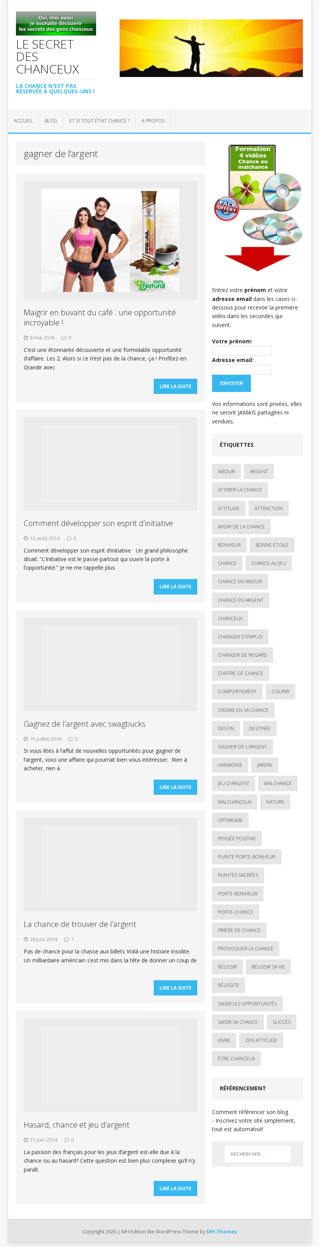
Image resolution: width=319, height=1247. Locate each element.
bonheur (229, 545)
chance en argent (240, 600)
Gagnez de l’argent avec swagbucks (84, 724)
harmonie (230, 765)
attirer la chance (240, 489)
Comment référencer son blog (250, 1112)
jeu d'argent (233, 783)
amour (226, 471)
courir (280, 691)
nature (275, 802)
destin (226, 728)
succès (282, 1022)
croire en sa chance (243, 710)
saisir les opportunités (247, 1003)
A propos (153, 120)
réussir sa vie (268, 967)
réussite (228, 985)
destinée (260, 728)
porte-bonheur (238, 893)
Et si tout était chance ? (99, 120)
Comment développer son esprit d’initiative (98, 523)
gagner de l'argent (242, 746)
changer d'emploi (240, 636)
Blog (51, 120)
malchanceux (234, 802)
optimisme (230, 820)
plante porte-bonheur (246, 856)
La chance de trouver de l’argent (80, 924)
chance (227, 563)
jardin (264, 765)
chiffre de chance (240, 673)
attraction (268, 508)
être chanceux (236, 1058)
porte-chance (235, 912)
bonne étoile (272, 545)
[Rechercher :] (258, 1154)
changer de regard (242, 655)
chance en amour (240, 581)
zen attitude (261, 1040)
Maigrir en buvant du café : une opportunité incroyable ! (100, 317)
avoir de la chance (241, 526)
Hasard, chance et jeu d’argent (77, 1124)
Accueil (23, 120)
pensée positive (237, 838)
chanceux (230, 618)
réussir (227, 967)
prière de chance (239, 930)
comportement (237, 691)
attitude (229, 508)
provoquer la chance (245, 948)
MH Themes (222, 1231)
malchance (278, 783)
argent (259, 471)
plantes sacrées (238, 875)
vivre (224, 1040)
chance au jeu (268, 563)
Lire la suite (175, 386)
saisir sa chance (238, 1022)
